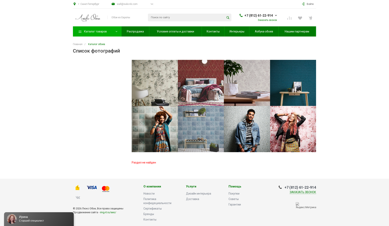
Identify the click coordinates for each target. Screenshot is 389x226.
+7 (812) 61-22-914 (258, 15)
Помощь (235, 186)
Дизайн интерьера (198, 193)
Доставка (192, 199)
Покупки (234, 193)
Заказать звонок (303, 192)
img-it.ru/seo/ (108, 212)
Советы (234, 199)
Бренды (148, 214)
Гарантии (235, 204)
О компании (152, 186)
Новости (149, 193)
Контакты (149, 219)
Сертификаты (152, 208)
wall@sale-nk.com (127, 4)
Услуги (191, 186)
